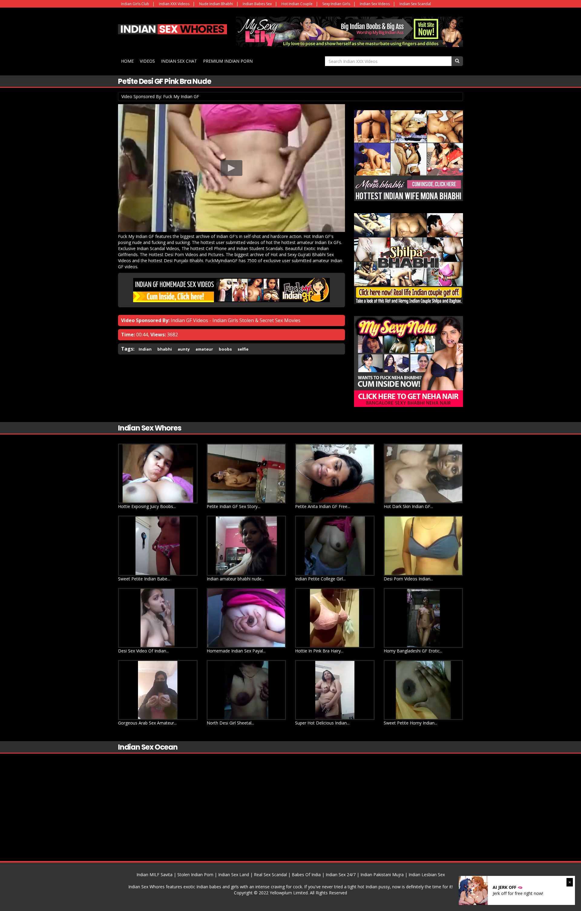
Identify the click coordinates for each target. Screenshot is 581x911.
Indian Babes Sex (257, 3)
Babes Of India (306, 874)
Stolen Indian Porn (195, 874)
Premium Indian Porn (228, 61)
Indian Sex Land (233, 874)
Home (127, 61)
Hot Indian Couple (297, 3)
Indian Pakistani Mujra (382, 874)
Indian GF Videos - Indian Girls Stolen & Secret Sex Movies (235, 320)
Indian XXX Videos (174, 3)
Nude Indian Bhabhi (216, 3)
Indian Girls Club (135, 3)
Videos (147, 61)
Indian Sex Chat (179, 61)
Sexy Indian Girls (336, 3)
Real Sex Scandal (270, 874)
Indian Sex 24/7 (341, 874)
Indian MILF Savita (154, 874)
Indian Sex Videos (375, 3)
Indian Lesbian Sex (427, 874)
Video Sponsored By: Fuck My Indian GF (160, 96)
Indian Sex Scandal (415, 3)
